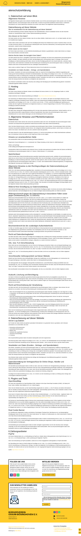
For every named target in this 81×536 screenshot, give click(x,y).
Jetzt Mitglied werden (49, 474)
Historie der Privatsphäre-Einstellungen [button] (63, 529)
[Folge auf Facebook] (11, 475)
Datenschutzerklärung (64, 499)
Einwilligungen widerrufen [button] (60, 531)
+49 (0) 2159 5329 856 (61, 518)
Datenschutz (17, 526)
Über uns (29, 3)
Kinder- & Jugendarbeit (42, 3)
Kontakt (22, 526)
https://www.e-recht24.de (18, 449)
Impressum (11, 526)
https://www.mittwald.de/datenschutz (47, 96)
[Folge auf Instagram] (14, 475)
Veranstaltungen (19, 3)
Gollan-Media (18, 530)
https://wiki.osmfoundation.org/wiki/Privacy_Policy (38, 397)
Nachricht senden (60, 516)
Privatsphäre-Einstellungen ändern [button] (62, 528)
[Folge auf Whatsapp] (18, 475)
